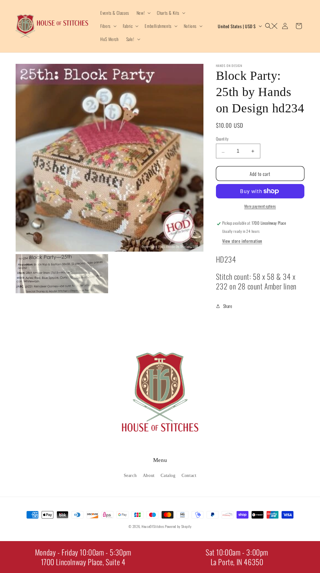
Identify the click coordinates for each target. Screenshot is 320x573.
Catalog (168, 475)
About (149, 475)
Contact (189, 475)
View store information (242, 241)
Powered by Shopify (178, 526)
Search (130, 475)
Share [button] (227, 306)
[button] (143, 12)
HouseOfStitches (153, 526)
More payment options (260, 206)
